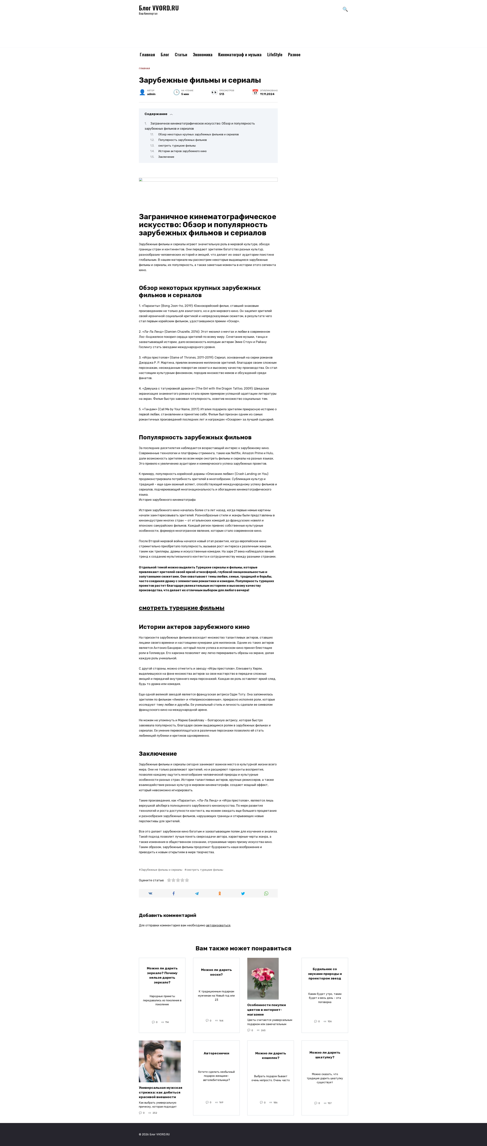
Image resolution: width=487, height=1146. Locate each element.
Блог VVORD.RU (159, 7)
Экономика (202, 54)
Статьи (181, 54)
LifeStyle (274, 54)
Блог (165, 54)
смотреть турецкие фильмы (177, 145)
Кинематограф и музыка (240, 54)
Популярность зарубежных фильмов (182, 140)
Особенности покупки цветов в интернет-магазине (266, 1009)
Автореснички (216, 1053)
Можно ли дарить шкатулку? (325, 1055)
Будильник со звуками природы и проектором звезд (325, 973)
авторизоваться (218, 925)
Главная (147, 54)
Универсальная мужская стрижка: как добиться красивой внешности (160, 1092)
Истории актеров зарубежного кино (182, 151)
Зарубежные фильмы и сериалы (161, 869)
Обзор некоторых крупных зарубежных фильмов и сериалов (198, 134)
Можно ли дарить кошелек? (270, 1055)
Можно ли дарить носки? (216, 972)
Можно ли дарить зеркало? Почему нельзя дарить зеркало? (162, 975)
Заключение (166, 157)
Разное (294, 54)
